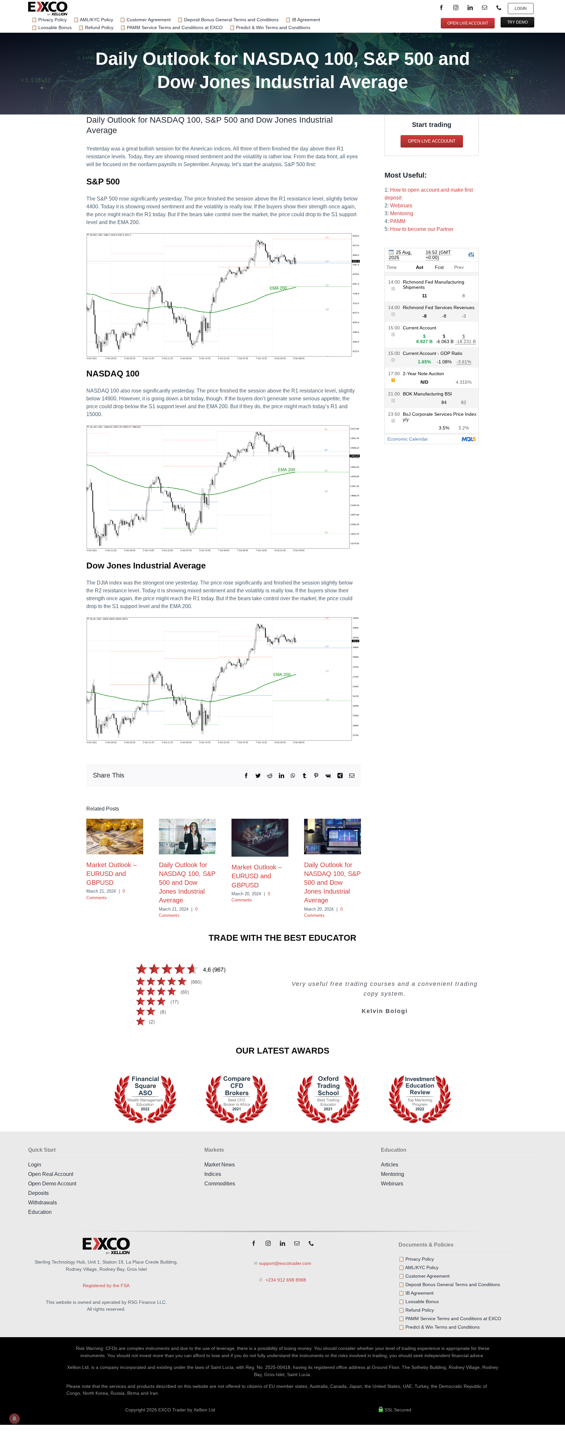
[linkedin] (470, 7)
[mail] (484, 7)
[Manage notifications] (14, 1418)
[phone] (499, 7)
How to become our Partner (422, 229)
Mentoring (401, 213)
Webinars (401, 205)
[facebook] (441, 7)
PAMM (397, 221)
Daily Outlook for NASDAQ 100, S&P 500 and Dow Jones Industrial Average (187, 882)
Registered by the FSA (106, 1285)
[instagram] (455, 7)
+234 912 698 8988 (285, 1280)
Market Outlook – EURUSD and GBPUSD (111, 873)
